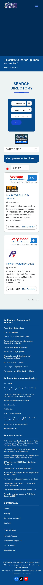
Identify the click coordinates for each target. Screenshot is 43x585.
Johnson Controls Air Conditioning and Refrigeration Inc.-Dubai (17, 357)
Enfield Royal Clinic (10, 428)
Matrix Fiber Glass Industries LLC (15, 424)
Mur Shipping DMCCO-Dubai (14, 362)
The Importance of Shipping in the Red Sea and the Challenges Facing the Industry (20, 450)
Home (6, 68)
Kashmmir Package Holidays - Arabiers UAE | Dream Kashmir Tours (19, 389)
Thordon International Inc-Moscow (15, 347)
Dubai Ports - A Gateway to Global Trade (18, 468)
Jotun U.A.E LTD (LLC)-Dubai (14, 352)
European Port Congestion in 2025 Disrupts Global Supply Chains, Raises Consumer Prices (21, 457)
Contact (7, 523)
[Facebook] (16, 579)
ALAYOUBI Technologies (12, 413)
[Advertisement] (21, 33)
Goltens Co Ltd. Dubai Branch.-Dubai (16, 337)
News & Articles (10, 536)
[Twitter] (21, 579)
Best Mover (8, 383)
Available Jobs (10, 550)
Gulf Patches (8, 409)
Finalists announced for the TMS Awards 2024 (20, 490)
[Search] (16, 122)
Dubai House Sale (10, 405)
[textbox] (21, 110)
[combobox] (21, 109)
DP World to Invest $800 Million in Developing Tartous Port (19, 463)
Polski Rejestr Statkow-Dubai (14, 328)
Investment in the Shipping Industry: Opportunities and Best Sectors (21, 474)
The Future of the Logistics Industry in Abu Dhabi (21, 479)
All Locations (9, 546)
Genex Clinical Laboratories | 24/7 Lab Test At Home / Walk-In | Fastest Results (19, 419)
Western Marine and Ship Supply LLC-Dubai (19, 371)
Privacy (7, 513)
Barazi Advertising (21, 567)
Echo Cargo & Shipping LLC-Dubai (16, 367)
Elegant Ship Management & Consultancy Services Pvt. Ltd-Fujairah (18, 342)
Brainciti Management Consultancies (16, 400)
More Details (27, 227)
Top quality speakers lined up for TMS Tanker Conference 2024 (19, 495)
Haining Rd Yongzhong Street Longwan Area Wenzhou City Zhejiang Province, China (19, 395)
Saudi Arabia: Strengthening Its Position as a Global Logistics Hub (19, 484)
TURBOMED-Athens (11, 332)
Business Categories (13, 541)
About (6, 509)
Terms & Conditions (12, 518)
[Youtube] (26, 579)
